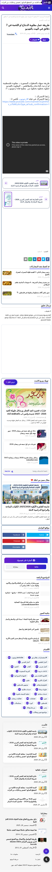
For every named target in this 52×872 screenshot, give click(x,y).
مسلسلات (16, 703)
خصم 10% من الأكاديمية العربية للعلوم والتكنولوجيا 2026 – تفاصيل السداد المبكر (22, 800)
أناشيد (15, 667)
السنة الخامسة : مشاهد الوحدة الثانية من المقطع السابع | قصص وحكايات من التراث (22, 755)
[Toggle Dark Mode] (47, 859)
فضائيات (30, 698)
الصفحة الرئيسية (44, 17)
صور (43, 698)
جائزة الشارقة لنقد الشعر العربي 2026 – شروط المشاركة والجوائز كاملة (22, 743)
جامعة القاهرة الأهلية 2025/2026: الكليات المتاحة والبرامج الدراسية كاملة (27, 508)
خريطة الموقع (14, 859)
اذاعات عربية (41, 671)
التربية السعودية (23, 671)
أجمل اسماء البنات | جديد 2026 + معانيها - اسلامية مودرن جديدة (22, 594)
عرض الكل (11, 382)
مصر (43, 708)
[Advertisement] (26, 63)
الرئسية (38, 854)
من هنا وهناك (29, 708)
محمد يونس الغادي (42, 33)
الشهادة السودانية (18, 676)
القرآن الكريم (41, 680)
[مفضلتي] (46, 851)
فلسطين (42, 703)
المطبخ (35, 17)
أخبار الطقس (41, 662)
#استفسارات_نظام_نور (38, 657)
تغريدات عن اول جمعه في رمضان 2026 (22, 444)
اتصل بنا (37, 859)
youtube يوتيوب (15, 657)
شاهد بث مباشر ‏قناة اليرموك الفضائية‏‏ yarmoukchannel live (26, 603)
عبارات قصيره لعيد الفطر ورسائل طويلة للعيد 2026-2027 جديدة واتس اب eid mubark (26, 412)
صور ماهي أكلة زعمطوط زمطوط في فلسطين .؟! (33, 293)
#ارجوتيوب (24, 99)
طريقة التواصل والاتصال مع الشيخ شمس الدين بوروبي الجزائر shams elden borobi (21, 841)
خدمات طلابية (25, 689)
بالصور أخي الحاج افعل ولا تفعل (29, 629)
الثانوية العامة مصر (39, 676)
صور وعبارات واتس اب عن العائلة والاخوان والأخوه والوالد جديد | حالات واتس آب (22, 584)
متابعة (36, 567)
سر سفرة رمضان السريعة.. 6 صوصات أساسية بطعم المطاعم (32, 283)
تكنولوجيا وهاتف (40, 685)
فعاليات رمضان (14, 698)
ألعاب (27, 667)
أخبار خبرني (41, 667)
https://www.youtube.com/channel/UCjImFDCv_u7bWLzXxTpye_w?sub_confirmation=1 (26, 103)
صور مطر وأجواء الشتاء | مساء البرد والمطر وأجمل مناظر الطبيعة (22, 620)
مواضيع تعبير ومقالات (38, 712)
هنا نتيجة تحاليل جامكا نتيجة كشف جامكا (22, 830)
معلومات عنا (14, 854)
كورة (29, 703)
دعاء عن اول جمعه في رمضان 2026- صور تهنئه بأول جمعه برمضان (22, 432)
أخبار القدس (24, 662)
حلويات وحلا (41, 689)
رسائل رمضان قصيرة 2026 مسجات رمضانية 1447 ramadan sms (21, 459)
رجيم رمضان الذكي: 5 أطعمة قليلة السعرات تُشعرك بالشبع (32, 273)
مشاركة (15, 567)
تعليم (26, 680)
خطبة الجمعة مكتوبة (21, 694)
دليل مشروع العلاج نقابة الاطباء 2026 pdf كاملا (21, 820)
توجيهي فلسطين (21, 685)
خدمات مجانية (40, 694)
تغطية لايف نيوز (16, 865)
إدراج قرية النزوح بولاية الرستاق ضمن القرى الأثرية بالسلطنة (22, 639)
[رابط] (39, 259)
